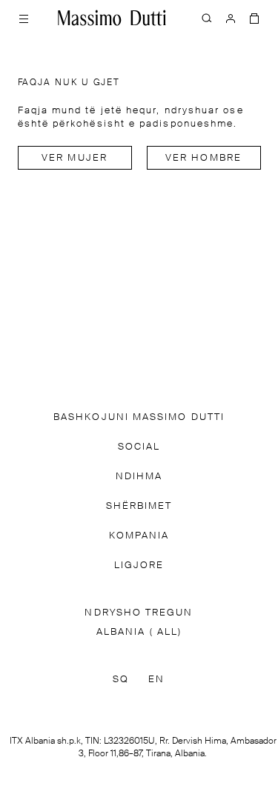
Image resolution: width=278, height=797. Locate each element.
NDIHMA (139, 476)
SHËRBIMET (139, 506)
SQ (121, 679)
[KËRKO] (207, 18)
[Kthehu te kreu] (112, 18)
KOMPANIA (139, 536)
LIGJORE (139, 565)
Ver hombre (203, 158)
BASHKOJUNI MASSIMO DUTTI (139, 417)
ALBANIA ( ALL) (139, 632)
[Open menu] (24, 18)
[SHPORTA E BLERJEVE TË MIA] (254, 18)
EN (156, 679)
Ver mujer (74, 158)
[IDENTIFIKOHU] (230, 18)
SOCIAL (139, 447)
